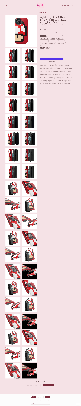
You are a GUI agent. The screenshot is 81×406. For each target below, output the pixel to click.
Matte (47, 47)
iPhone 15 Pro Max (44, 38)
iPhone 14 (53, 38)
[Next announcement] (54, 1)
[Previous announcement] (27, 1)
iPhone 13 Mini (44, 43)
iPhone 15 (43, 36)
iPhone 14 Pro (60, 38)
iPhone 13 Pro (52, 43)
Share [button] (42, 27)
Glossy (42, 47)
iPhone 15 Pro (50, 36)
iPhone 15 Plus (59, 36)
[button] (6, 5)
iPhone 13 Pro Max (61, 43)
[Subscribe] (49, 403)
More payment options (51, 61)
